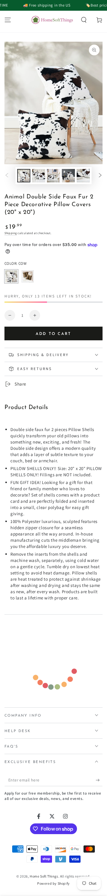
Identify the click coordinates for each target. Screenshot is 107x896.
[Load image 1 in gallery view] (23, 175)
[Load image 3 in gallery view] (53, 175)
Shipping (10, 233)
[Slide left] (6, 175)
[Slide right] (100, 175)
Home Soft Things (44, 876)
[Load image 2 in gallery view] (38, 175)
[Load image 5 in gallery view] (83, 175)
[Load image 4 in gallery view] (68, 175)
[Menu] (7, 20)
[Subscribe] (99, 780)
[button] (84, 20)
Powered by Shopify (53, 883)
